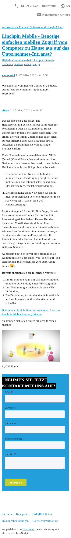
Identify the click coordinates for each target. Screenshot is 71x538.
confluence (7, 64)
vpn (35, 64)
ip (39, 64)
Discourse (28, 529)
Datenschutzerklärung (45, 520)
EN (65, 6)
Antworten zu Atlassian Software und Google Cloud (32, 27)
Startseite (7, 514)
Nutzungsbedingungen (15, 520)
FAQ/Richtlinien (42, 514)
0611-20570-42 (26, 6)
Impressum (49, 5)
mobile (27, 64)
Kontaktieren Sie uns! (53, 15)
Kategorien (22, 514)
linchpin (18, 64)
